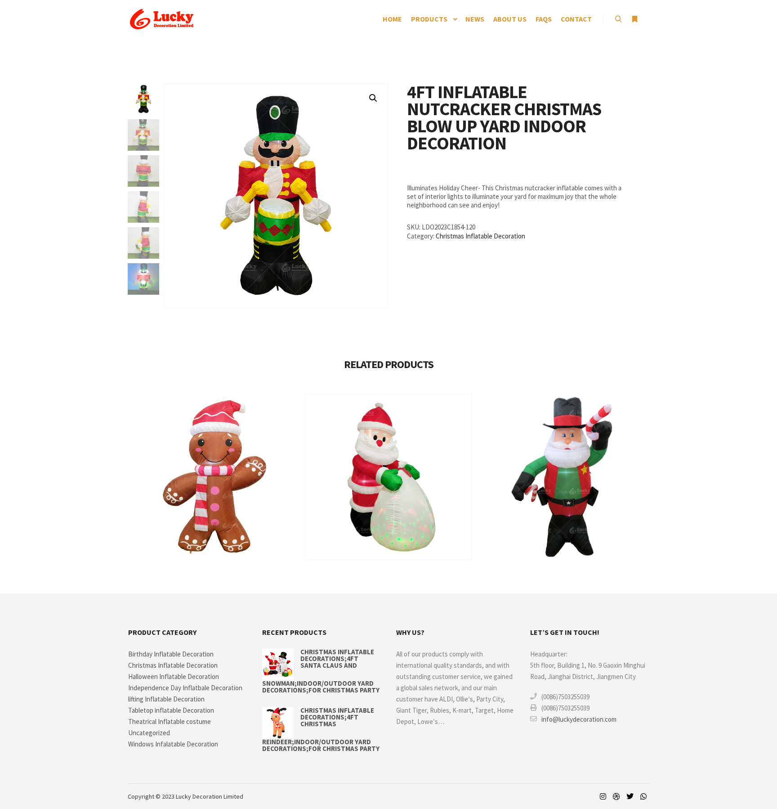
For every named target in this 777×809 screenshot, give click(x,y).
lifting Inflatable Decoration (166, 699)
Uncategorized (149, 732)
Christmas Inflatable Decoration (480, 236)
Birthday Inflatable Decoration (171, 654)
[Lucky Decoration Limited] (161, 19)
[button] (373, 98)
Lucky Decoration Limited (209, 796)
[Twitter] (630, 796)
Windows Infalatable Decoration (173, 744)
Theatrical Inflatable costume (169, 721)
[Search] (618, 19)
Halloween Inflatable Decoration (173, 676)
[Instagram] (603, 796)
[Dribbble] (616, 796)
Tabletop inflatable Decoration (171, 710)
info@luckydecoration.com (578, 719)
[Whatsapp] (643, 796)
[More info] (634, 19)
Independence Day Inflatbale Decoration (185, 687)
